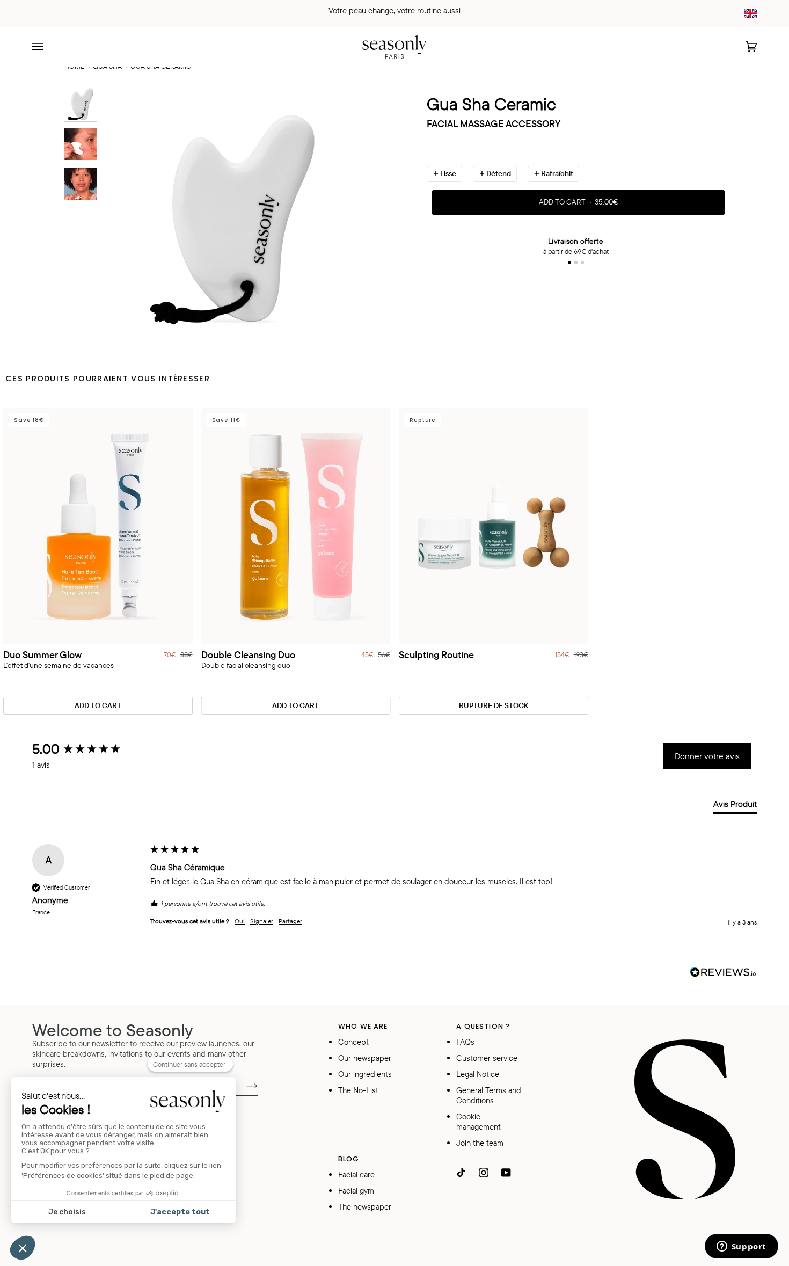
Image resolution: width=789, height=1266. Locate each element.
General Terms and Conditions (488, 1095)
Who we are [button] (363, 1026)
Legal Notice (477, 1074)
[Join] (243, 1085)
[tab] (735, 806)
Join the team (479, 1143)
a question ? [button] (483, 1026)
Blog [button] (349, 1158)
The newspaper (364, 1207)
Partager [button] (290, 921)
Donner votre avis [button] (707, 756)
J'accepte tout (180, 1212)
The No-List (358, 1090)
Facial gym (356, 1190)
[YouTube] (506, 1172)
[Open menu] (48, 47)
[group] (88, 749)
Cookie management (478, 1121)
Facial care (356, 1174)
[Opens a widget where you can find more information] (741, 1247)
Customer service (486, 1058)
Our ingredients (365, 1074)
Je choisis (67, 1212)
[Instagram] (483, 1172)
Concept (353, 1042)
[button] (22, 1248)
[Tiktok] (461, 1172)
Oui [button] (240, 921)
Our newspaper (364, 1058)
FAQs (465, 1042)
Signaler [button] (261, 921)
